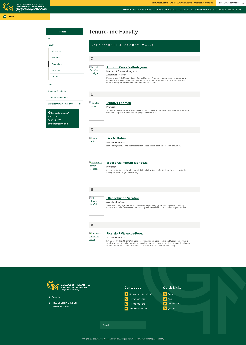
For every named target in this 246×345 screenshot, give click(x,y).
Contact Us (234, 3)
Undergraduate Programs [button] (138, 9)
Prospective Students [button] (203, 3)
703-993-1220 (54, 120)
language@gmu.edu (58, 123)
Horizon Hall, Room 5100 (140, 294)
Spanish (10, 16)
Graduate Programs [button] (166, 9)
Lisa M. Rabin (116, 138)
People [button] (222, 9)
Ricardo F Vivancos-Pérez (125, 233)
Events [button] (240, 9)
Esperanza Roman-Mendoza (127, 163)
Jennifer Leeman (118, 103)
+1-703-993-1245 (137, 304)
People (62, 31)
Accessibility (158, 339)
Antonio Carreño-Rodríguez (126, 67)
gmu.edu (172, 308)
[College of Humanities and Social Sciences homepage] (71, 284)
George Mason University (107, 339)
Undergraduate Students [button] (181, 3)
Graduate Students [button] (160, 3)
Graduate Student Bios (58, 97)
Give (220, 3)
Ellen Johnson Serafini (122, 198)
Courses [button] (184, 9)
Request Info (173, 303)
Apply (226, 3)
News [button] (231, 9)
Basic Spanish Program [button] (203, 9)
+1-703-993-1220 (137, 299)
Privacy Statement (144, 339)
